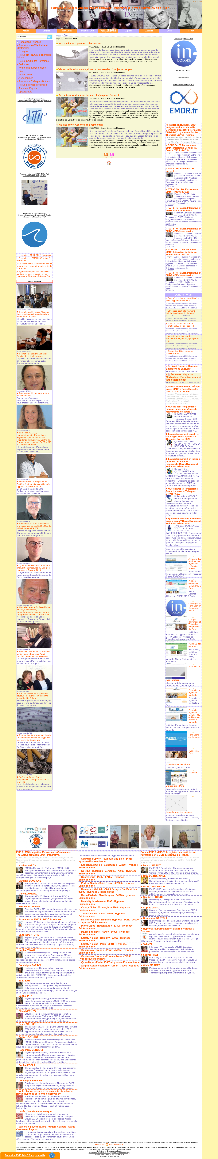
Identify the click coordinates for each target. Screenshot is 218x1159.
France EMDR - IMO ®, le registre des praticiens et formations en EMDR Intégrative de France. (168, 853)
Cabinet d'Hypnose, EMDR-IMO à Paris (194, 584)
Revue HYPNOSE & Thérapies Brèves (108, 31)
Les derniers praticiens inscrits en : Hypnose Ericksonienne (106, 855)
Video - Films (25, 74)
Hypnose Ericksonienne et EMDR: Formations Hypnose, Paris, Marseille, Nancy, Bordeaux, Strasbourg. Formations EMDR (181, 305)
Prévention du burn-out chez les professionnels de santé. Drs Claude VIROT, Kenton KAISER (34, 525)
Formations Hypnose (30, 42)
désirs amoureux (136, 59)
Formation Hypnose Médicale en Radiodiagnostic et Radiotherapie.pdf (183, 377)
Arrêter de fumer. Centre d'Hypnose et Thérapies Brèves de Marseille (33, 779)
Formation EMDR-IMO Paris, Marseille (25, 1155)
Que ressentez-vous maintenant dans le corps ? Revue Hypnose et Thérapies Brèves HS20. (183, 521)
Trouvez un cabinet (124, 1149)
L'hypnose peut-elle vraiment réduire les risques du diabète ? (180, 312)
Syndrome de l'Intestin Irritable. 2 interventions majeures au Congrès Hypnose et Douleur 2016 (33, 567)
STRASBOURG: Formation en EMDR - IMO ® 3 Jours (182, 190)
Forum (191, 31)
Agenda (128, 31)
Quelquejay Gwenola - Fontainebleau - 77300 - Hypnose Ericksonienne (105, 957)
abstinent (117, 85)
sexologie (141, 143)
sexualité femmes (122, 118)
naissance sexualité (143, 115)
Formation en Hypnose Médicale (194, 692)
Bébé (100, 113)
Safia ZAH (24, 980)
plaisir (116, 61)
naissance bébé (127, 115)
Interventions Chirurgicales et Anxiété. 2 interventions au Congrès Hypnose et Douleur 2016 (33, 484)
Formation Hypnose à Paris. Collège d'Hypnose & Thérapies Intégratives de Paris (34, 100)
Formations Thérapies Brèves (34, 81)
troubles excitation (97, 147)
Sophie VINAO (27, 950)
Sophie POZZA (27, 1065)
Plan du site (99, 1144)
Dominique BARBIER (31, 1080)
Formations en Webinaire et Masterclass (32, 46)
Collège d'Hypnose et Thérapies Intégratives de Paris (194, 624)
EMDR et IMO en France (195, 645)
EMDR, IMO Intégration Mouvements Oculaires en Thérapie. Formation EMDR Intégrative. (43, 853)
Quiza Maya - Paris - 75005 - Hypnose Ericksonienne (110, 962)
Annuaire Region (28, 88)
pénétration (122, 143)
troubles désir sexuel (140, 118)
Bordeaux (39, 1147)
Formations (67, 31)
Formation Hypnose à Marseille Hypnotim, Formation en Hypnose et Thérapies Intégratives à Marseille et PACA (34, 215)
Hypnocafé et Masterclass (32, 67)
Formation (171, 371)
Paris (17, 1147)
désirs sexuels (151, 59)
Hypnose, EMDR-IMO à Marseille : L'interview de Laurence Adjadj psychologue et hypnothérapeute (34, 653)
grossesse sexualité (110, 115)
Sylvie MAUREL (27, 1024)
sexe (103, 118)
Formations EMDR (87, 31)
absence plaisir (139, 140)
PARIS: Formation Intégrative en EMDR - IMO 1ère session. (183, 209)
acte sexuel (107, 59)
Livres (169, 31)
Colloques (23, 64)
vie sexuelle (129, 87)
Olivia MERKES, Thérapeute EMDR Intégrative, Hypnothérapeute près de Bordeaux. (34, 266)
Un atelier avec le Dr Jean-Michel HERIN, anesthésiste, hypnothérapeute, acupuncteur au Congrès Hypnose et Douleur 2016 (33, 611)
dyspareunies (95, 115)
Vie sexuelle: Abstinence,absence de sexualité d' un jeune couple (95, 69)
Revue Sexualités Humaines (33, 61)
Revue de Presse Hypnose (32, 85)
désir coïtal (104, 143)
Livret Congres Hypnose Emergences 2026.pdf (182, 367)
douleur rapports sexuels (132, 113)
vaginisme (133, 147)
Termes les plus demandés (109, 1156)
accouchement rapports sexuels (130, 111)
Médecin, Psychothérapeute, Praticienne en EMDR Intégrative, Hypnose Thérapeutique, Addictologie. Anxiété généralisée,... (173, 912)
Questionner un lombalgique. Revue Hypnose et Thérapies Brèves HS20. (182, 491)
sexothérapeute (96, 145)
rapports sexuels (135, 61)
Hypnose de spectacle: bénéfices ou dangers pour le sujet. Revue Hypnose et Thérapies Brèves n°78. (33, 273)
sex (98, 118)
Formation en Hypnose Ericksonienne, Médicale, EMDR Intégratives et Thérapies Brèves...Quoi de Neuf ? (110, 8)
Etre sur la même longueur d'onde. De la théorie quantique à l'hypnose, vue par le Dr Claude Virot (34, 737)
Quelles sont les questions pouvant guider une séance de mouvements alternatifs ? (181, 409)
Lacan (110, 61)
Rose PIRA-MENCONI (31, 1050)
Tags (66, 35)
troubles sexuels (96, 120)
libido (100, 87)
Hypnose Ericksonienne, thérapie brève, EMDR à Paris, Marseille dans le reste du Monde (183, 389)
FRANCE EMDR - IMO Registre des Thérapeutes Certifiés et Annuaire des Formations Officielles (34, 137)
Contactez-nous (34, 281)
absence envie (108, 140)
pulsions (123, 61)
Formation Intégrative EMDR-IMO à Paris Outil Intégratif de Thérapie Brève (34, 175)
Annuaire (149, 31)
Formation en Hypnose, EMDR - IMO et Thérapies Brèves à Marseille (194, 716)
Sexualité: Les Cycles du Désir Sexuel (79, 43)
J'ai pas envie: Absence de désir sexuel (80, 125)
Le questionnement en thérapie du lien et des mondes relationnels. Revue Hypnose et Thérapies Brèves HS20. (183, 463)
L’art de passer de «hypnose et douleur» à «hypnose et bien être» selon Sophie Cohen (33, 695)
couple (137, 85)
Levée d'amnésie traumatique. (35, 1111)
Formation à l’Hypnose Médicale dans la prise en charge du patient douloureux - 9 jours (33, 314)
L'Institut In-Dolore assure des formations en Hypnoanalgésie (180, 684)
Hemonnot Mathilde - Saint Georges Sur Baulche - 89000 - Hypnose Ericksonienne (107, 890)
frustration (102, 61)
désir (126, 59)
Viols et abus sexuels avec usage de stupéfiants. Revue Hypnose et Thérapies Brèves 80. (44, 1092)
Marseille (23, 1147)
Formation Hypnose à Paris (183, 38)
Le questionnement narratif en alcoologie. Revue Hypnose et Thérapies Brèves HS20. (182, 436)
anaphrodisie (127, 85)
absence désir (95, 59)
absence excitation (124, 140)
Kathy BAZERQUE (29, 1037)
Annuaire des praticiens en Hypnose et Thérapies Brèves (194, 564)
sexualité (148, 61)
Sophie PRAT (26, 996)
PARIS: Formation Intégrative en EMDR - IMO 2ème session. (183, 229)
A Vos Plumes (25, 78)
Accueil (26, 31)
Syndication (113, 1144)
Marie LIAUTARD (28, 893)
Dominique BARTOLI (30, 965)
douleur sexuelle (151, 113)
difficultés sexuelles (112, 113)
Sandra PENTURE (29, 935)
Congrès (46, 31)
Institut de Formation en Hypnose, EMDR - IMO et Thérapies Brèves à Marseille (182, 727)
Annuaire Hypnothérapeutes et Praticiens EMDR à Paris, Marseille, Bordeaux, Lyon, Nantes (182, 817)
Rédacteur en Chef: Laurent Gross (109, 1151)
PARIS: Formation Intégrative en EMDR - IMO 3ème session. (183, 274)
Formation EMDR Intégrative (183, 85)
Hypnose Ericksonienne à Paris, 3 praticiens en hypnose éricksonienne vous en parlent (183, 791)
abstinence (107, 85)
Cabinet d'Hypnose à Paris (178, 767)
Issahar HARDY (27, 865)
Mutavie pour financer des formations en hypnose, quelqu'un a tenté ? (182, 338)
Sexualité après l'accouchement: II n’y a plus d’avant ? (88, 95)
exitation (93, 61)
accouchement (108, 111)
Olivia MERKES (27, 1011)
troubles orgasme (80, 120)
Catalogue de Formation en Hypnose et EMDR (194, 607)
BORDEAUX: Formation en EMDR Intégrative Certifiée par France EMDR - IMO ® (181, 148)
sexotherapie (108, 87)
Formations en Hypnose (194, 736)
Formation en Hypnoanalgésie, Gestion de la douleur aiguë (32, 355)
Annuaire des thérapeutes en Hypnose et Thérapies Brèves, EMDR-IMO (183, 573)
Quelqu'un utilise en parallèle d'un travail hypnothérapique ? (182, 299)
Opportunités (25, 91)
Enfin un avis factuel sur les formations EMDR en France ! (180, 324)
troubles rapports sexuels (117, 147)
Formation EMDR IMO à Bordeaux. (35, 255)
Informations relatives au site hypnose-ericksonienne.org (109, 1153)
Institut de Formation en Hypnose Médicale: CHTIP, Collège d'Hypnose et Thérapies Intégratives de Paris (182, 635)
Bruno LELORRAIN (29, 906)
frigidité (113, 143)
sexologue (151, 143)
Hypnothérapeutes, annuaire (179, 812)
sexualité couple (132, 145)
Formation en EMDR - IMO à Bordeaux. (40, 919)
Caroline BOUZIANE (30, 880)
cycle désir (118, 59)
